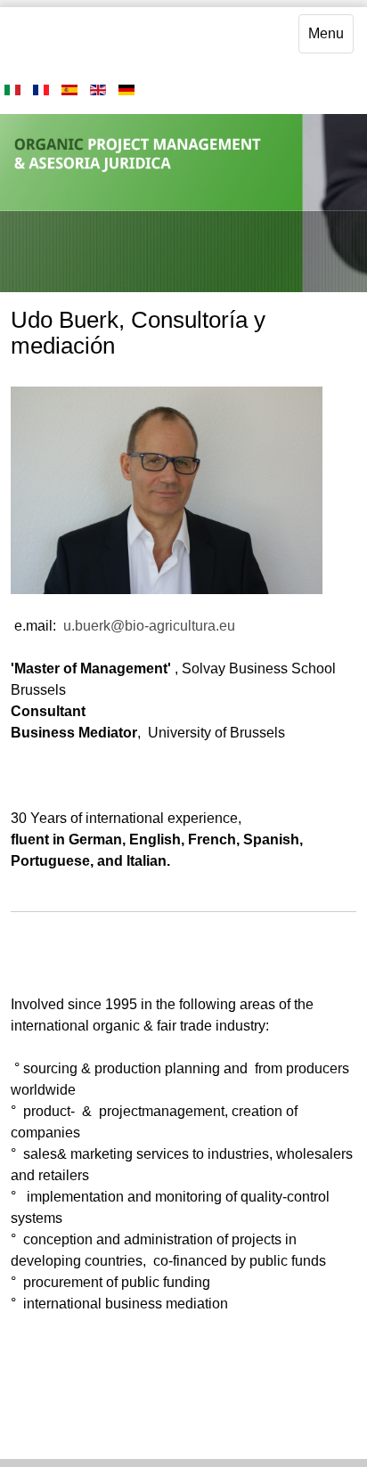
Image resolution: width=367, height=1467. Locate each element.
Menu (326, 33)
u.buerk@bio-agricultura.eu (149, 625)
